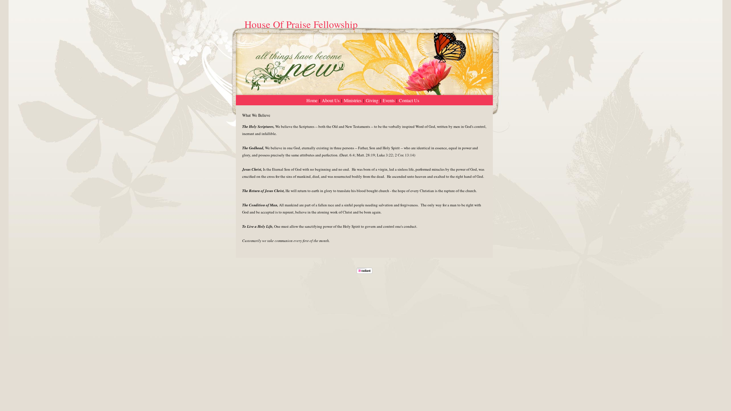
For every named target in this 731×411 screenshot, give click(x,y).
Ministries (353, 100)
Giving (372, 100)
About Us (331, 100)
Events (389, 100)
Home (312, 100)
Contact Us (409, 100)
